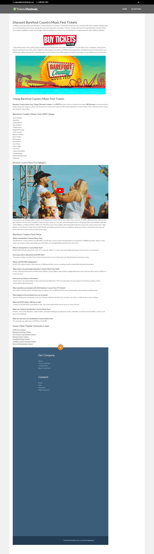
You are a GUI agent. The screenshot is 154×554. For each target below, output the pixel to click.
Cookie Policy (43, 366)
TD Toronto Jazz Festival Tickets (24, 334)
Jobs (40, 385)
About (40, 361)
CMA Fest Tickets (19, 330)
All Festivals (136, 9)
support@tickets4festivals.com (24, 2)
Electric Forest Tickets (21, 337)
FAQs (40, 383)
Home (124, 9)
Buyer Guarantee (44, 368)
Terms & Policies (44, 363)
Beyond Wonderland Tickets (23, 344)
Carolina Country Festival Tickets (24, 341)
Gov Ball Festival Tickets (21, 339)
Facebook (41, 387)
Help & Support (43, 390)
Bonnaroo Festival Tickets (22, 332)
